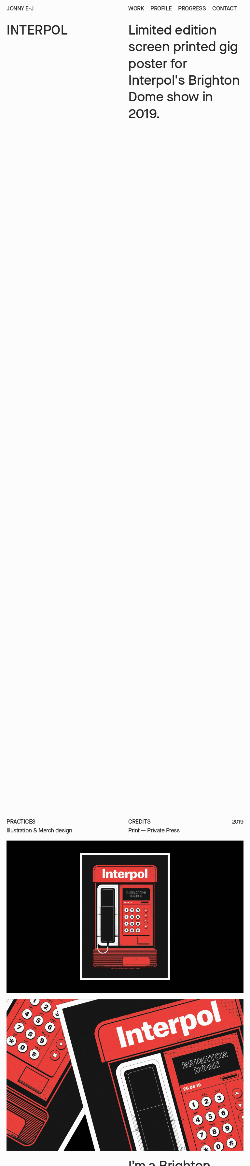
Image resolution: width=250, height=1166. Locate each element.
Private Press (163, 830)
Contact (224, 8)
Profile (161, 8)
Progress (192, 8)
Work (136, 8)
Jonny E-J (20, 8)
